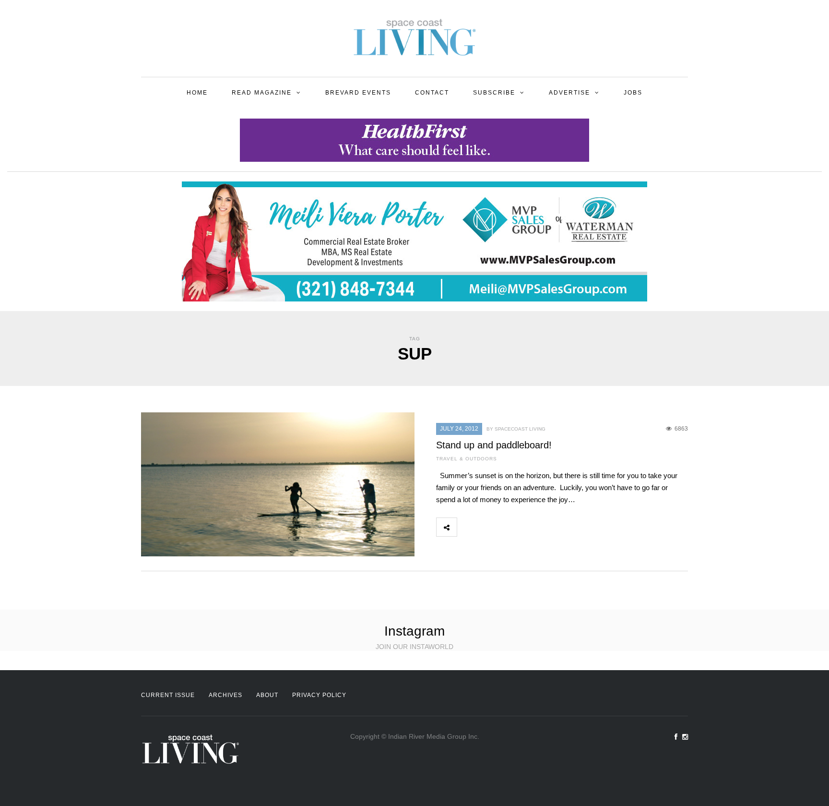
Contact (432, 92)
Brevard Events (358, 92)
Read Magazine (262, 92)
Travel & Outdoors (466, 458)
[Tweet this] (488, 527)
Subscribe (494, 92)
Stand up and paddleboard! (494, 445)
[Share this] (467, 527)
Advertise (569, 92)
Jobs (633, 92)
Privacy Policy (319, 695)
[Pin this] (530, 527)
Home (197, 92)
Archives (225, 695)
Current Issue (168, 695)
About (267, 695)
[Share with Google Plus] (509, 527)
